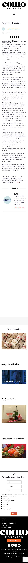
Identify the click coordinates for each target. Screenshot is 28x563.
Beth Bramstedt (13, 29)
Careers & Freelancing (10, 523)
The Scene (6, 506)
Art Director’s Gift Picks (10, 364)
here (18, 182)
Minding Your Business (9, 497)
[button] (14, 14)
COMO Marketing (20, 557)
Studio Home (11, 23)
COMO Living (6, 508)
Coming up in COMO (9, 500)
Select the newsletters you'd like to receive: (14, 494)
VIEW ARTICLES (19, 207)
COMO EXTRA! (7, 498)
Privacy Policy (7, 527)
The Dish (5, 504)
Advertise (5, 521)
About (4, 519)
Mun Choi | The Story (9, 399)
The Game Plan (7, 502)
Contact (4, 525)
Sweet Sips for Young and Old (13, 438)
